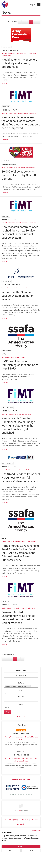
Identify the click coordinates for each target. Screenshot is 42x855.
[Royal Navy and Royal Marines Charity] (18, 787)
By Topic (21, 683)
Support (4, 167)
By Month (21, 696)
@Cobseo (18, 810)
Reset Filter (22, 716)
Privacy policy (36, 831)
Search (21, 704)
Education (8, 53)
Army (3, 53)
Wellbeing (33, 167)
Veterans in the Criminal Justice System (24, 113)
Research (4, 113)
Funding (13, 53)
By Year (21, 690)
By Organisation (21, 676)
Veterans (19, 53)
